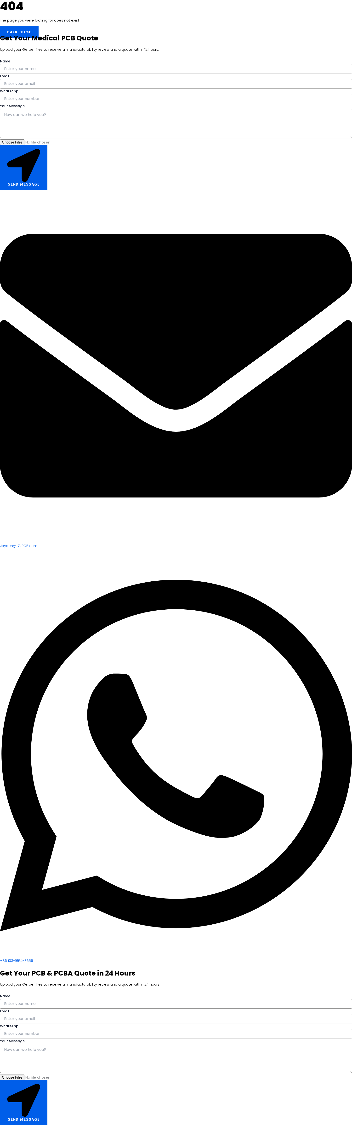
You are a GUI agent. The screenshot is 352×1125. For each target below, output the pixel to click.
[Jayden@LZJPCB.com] (176, 540)
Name (5, 61)
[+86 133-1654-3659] (176, 955)
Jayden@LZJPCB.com (18, 545)
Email (4, 76)
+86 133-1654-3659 (16, 960)
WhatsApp (9, 91)
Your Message (12, 106)
